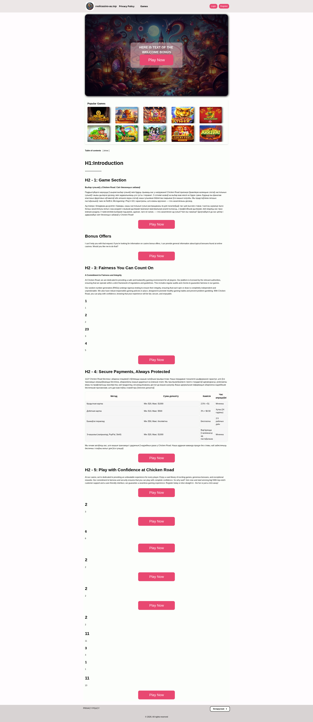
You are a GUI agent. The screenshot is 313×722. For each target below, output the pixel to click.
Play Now (156, 60)
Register (224, 6)
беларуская (220, 709)
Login (213, 6)
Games (144, 6)
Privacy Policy (126, 6)
